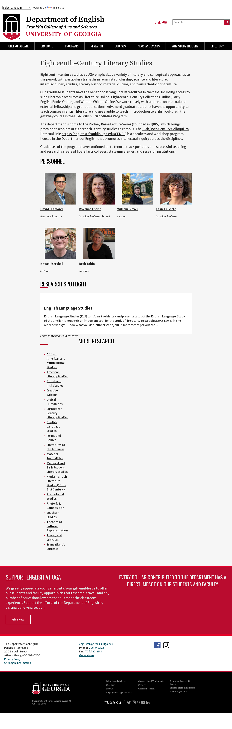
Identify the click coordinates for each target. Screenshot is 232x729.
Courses (120, 46)
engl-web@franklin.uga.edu (96, 643)
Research (97, 46)
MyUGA (109, 689)
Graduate (47, 46)
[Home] (65, 23)
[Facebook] (124, 702)
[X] (129, 702)
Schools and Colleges (116, 681)
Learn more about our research (59, 336)
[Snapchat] (138, 702)
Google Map (86, 655)
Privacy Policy (12, 659)
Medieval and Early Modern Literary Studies (57, 467)
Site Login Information (17, 662)
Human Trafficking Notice (182, 688)
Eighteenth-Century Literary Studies (57, 413)
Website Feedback (146, 689)
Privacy (142, 685)
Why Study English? (185, 46)
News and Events (149, 46)
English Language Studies (68, 308)
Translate (58, 7)
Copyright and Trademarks (151, 681)
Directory (217, 46)
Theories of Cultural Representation (57, 526)
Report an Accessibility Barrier (181, 682)
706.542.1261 (97, 647)
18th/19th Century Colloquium (165, 129)
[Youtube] (143, 702)
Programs (72, 46)
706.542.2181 (93, 651)
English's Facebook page (157, 645)
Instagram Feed (166, 645)
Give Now (161, 22)
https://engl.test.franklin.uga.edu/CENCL (93, 134)
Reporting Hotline (178, 691)
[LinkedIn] (148, 702)
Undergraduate (18, 46)
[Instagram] (134, 702)
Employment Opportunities (119, 692)
